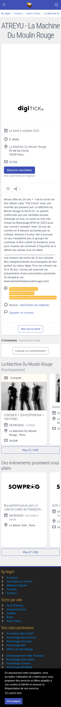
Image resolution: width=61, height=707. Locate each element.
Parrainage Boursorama (21, 637)
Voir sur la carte (30, 328)
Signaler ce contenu (21, 312)
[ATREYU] (30, 108)
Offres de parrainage (20, 649)
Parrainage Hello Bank (20, 659)
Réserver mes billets (19, 170)
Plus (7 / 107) (30, 450)
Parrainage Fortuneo (19, 641)
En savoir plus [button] (13, 692)
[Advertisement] (30, 68)
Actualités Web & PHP (20, 633)
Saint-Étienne (15, 605)
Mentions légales (17, 585)
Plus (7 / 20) (30, 552)
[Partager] (18, 189)
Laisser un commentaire (30, 350)
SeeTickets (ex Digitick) (34, 305)
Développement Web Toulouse (25, 655)
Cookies (12, 589)
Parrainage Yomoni (18, 663)
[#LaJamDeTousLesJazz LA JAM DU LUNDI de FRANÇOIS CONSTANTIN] (24, 486)
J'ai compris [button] (13, 701)
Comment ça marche (20, 581)
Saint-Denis (14, 621)
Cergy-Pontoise (16, 609)
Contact (12, 593)
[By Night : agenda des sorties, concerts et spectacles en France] (30, 5)
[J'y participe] (8, 189)
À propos (12, 577)
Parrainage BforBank (19, 667)
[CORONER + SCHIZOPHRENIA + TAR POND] (24, 396)
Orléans (11, 613)
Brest (10, 617)
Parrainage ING (16, 645)
